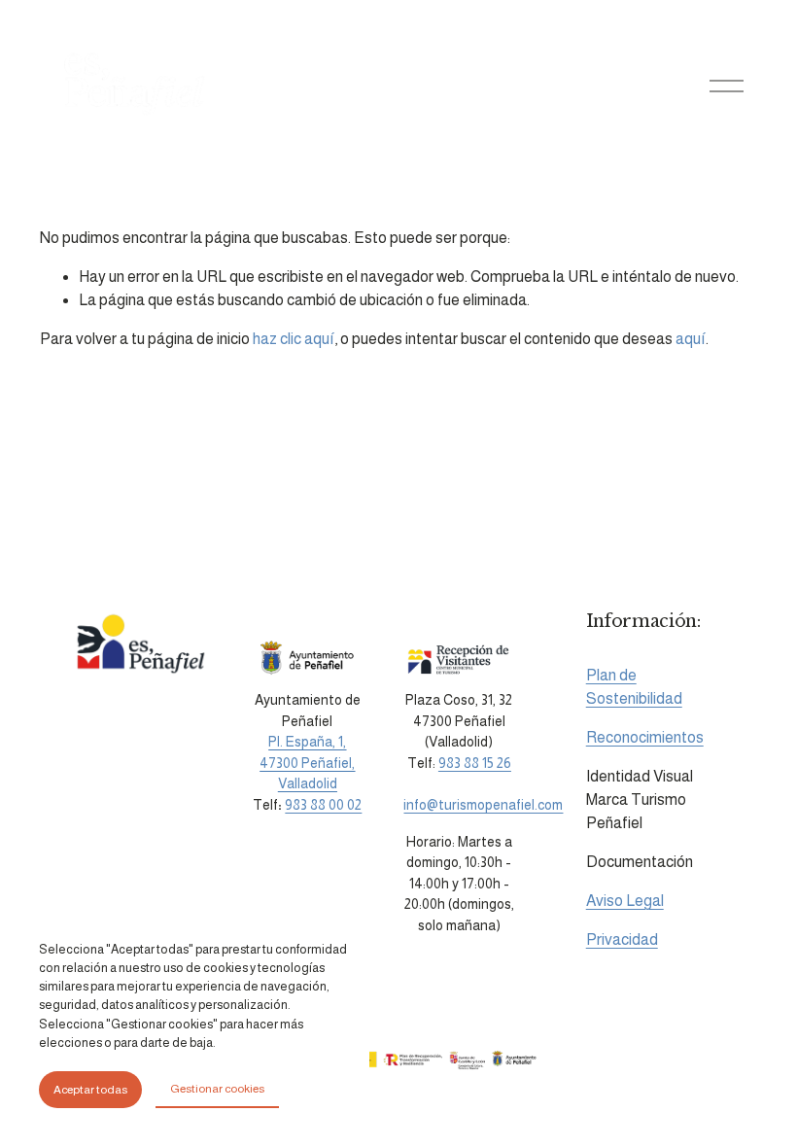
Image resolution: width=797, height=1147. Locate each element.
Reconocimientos (645, 737)
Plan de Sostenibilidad (634, 687)
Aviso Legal (625, 900)
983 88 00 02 (323, 805)
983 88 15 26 (474, 763)
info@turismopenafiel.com (483, 805)
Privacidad (622, 939)
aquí (691, 338)
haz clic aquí (293, 338)
